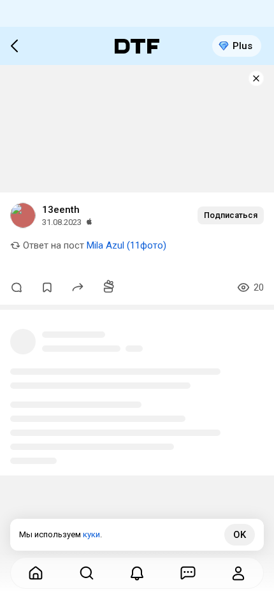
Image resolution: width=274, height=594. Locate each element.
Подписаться (230, 215)
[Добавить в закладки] (47, 287)
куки (91, 534)
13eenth (61, 209)
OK (239, 534)
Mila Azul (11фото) (126, 245)
